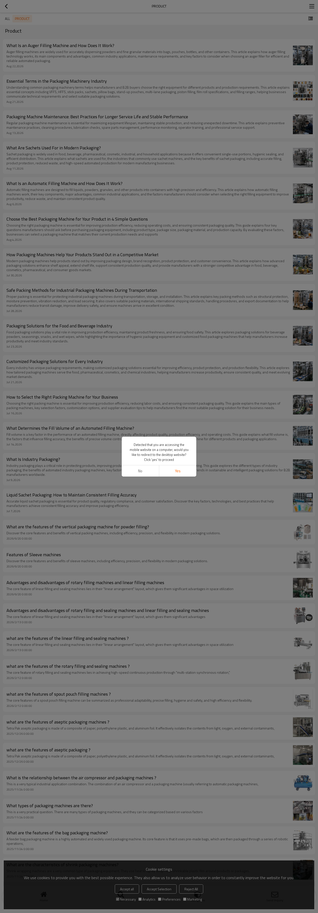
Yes (178, 471)
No (140, 471)
